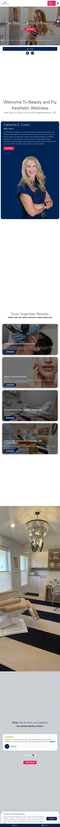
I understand (51, 818)
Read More (8, 148)
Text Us (46, 825)
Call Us (16, 825)
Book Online (51, 3)
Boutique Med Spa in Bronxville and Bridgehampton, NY (26, 40)
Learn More (30, 29)
